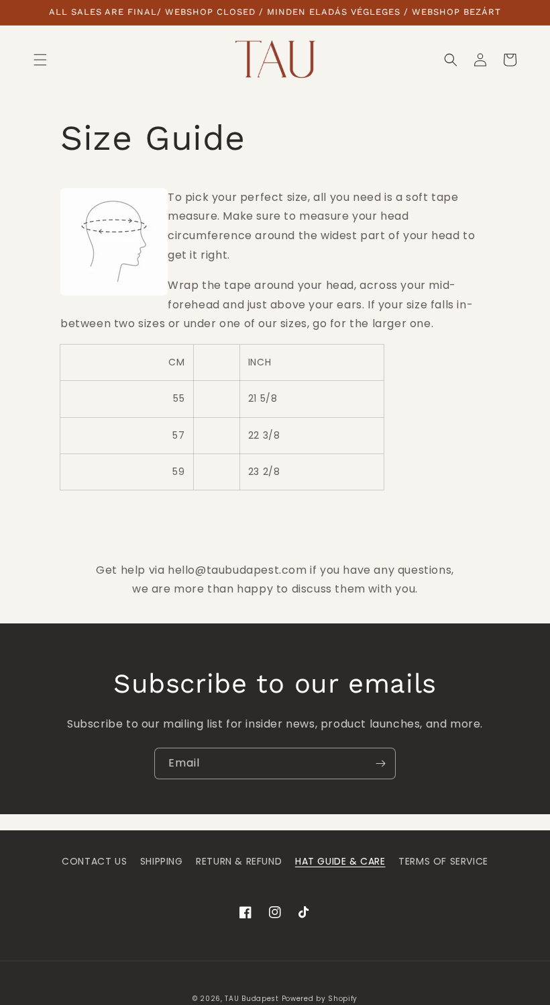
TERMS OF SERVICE (443, 861)
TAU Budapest (251, 999)
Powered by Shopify (320, 999)
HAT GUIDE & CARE (340, 861)
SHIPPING (161, 861)
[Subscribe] (380, 763)
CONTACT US (94, 861)
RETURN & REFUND (239, 861)
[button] (40, 60)
